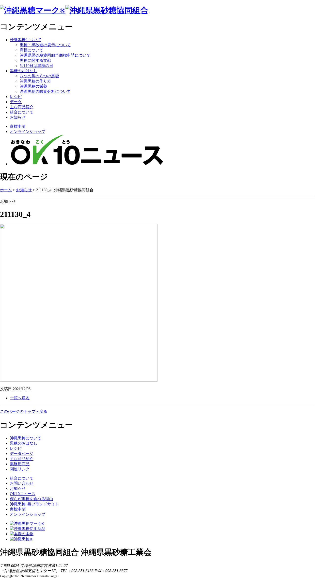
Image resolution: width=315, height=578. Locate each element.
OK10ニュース (22, 494)
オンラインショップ (27, 131)
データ (16, 102)
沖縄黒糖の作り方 (35, 81)
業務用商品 (20, 464)
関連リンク (20, 469)
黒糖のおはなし (23, 71)
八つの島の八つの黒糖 (39, 76)
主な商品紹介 (21, 107)
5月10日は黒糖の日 (36, 66)
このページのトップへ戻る (23, 411)
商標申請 (18, 126)
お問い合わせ (21, 483)
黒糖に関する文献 (35, 60)
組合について (21, 112)
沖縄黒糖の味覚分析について (45, 91)
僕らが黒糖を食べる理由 (31, 499)
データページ (21, 453)
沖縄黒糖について (25, 40)
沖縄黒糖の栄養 (33, 86)
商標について (31, 50)
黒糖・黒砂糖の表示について (45, 45)
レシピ (16, 97)
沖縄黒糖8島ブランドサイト (34, 504)
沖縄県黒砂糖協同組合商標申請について (55, 55)
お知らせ (18, 117)
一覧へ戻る (20, 398)
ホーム (6, 190)
